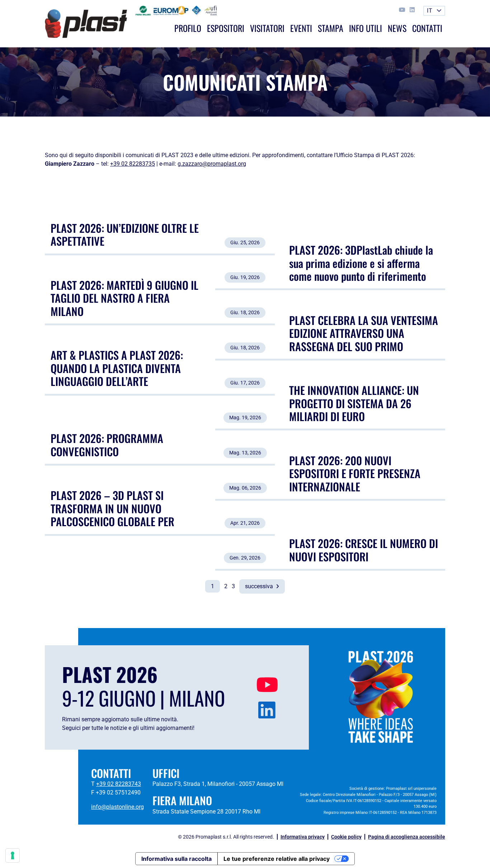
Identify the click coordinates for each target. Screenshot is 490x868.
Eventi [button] (301, 28)
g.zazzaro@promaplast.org (212, 163)
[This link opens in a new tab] (403, 9)
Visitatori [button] (267, 28)
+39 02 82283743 (118, 783)
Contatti (427, 28)
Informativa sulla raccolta (176, 858)
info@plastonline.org (117, 806)
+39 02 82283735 (132, 163)
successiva (259, 586)
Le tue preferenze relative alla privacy (276, 858)
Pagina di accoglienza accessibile (406, 837)
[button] (434, 11)
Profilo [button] (187, 28)
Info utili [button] (365, 28)
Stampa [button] (330, 28)
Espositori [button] (225, 28)
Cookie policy (346, 837)
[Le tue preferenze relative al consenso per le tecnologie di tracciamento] (12, 855)
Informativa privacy (303, 837)
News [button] (397, 28)
